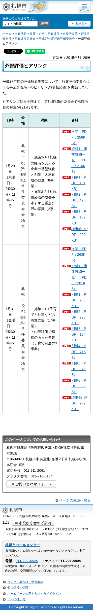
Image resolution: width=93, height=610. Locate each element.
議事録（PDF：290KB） (79, 234)
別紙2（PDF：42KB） (78, 200)
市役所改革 (70, 34)
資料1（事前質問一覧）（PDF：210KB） (79, 160)
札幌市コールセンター (22, 545)
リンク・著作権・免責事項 (25, 582)
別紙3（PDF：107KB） (78, 217)
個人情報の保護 (17, 587)
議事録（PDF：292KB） (79, 403)
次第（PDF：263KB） (79, 254)
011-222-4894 (27, 561)
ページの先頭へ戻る (75, 500)
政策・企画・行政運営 (45, 34)
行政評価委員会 (25, 38)
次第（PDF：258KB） (79, 137)
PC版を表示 (79, 23)
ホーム (6, 34)
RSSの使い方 (16, 599)
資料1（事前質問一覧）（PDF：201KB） (79, 277)
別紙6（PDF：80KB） (78, 386)
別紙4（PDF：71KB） (78, 351)
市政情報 (21, 34)
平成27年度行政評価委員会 (57, 38)
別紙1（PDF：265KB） (78, 300)
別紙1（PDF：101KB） (78, 183)
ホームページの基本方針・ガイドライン (34, 593)
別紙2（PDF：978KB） (78, 317)
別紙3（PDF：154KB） (78, 334)
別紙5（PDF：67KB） (78, 369)
